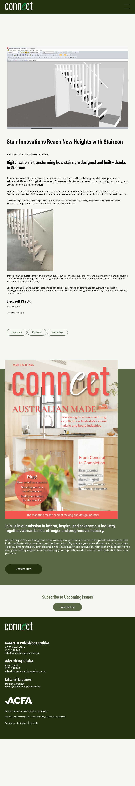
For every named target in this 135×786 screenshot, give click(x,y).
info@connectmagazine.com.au (22, 653)
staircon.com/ (14, 306)
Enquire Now (23, 568)
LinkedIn (34, 723)
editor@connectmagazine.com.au (23, 686)
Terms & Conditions (55, 717)
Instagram (22, 723)
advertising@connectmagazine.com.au (25, 671)
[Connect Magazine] (35, 6)
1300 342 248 (12, 650)
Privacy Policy (38, 717)
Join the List (67, 607)
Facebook (10, 723)
